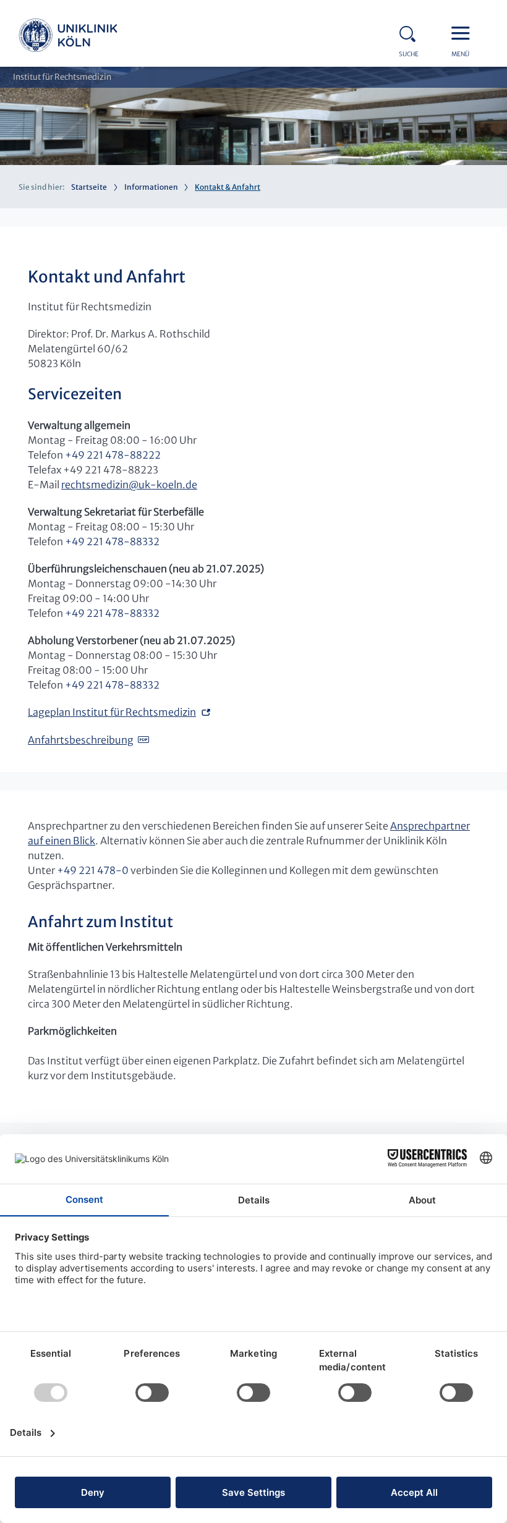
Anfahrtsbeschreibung (81, 740)
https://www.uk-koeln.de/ (68, 37)
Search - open (411, 32)
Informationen (151, 187)
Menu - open (463, 32)
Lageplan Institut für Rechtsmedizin (112, 712)
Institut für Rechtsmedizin (62, 77)
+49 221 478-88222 (113, 455)
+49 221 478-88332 (112, 541)
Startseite (89, 187)
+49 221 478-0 (93, 870)
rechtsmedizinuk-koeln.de (129, 484)
